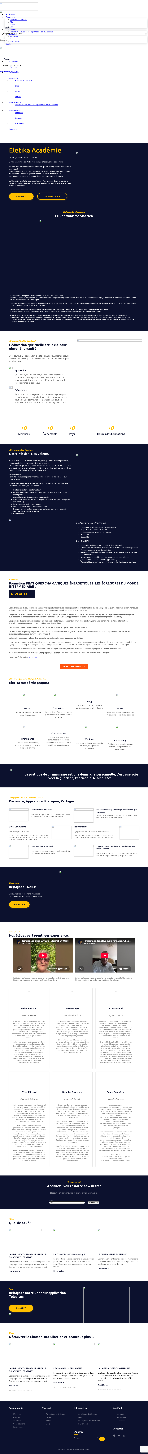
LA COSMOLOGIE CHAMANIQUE (69, 1254)
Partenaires (18, 1427)
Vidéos (120, 708)
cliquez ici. (33, 657)
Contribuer (122, 1417)
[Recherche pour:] (10, 40)
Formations (58, 708)
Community (120, 740)
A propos (121, 1420)
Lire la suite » (14, 1271)
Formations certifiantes (55, 1414)
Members (17, 1414)
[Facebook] (114, 1435)
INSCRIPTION (93, 1202)
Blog (89, 701)
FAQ (80, 1417)
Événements (27, 738)
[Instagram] (124, 1435)
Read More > (14, 1385)
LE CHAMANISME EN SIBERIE (112, 1254)
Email (51, 1200)
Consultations (58, 733)
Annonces (17, 1420)
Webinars (89, 739)
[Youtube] (119, 1435)
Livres (48, 1417)
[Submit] (102, 1439)
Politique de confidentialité (89, 1420)
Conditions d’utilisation (87, 1414)
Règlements (83, 1424)
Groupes (16, 1417)
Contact (120, 1414)
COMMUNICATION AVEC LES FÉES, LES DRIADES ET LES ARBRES (28, 1256)
